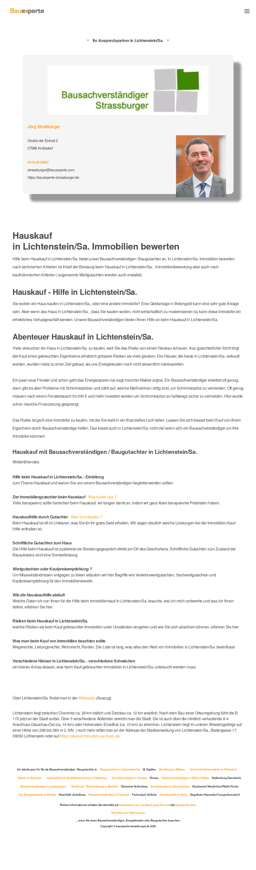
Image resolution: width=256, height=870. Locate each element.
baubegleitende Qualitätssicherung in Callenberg (77, 778)
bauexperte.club (186, 805)
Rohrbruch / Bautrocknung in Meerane (94, 786)
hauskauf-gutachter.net (154, 805)
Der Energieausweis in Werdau (37, 794)
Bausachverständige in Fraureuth (109, 794)
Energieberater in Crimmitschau (170, 786)
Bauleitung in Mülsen (172, 769)
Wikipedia (87, 698)
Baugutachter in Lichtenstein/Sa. (120, 769)
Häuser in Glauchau (30, 778)
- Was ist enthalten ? (57, 517)
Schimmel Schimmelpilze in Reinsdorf (213, 769)
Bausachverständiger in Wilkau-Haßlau (185, 778)
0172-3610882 (38, 162)
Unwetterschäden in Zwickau (130, 778)
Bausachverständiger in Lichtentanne (43, 786)
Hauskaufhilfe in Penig (173, 794)
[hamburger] (247, 11)
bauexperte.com (129, 805)
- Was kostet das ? (64, 497)
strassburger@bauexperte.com (51, 169)
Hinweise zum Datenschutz (128, 812)
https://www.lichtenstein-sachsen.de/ (90, 736)
